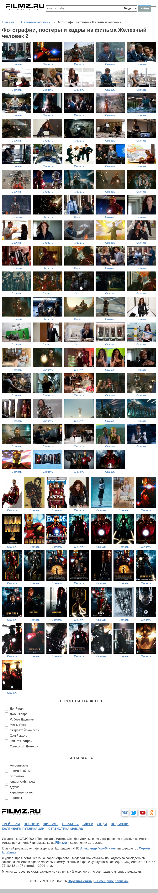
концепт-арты (19, 765)
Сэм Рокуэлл (19, 735)
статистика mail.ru (65, 828)
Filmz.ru (61, 842)
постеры (16, 797)
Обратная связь (80, 881)
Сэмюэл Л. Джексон (24, 746)
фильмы (50, 824)
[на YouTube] (142, 812)
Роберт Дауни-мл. (22, 719)
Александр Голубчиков (98, 848)
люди (102, 824)
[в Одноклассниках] (151, 812)
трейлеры (11, 824)
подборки (120, 824)
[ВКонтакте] (125, 812)
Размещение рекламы (111, 881)
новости (32, 824)
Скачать (17, 64)
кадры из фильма (22, 781)
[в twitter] (133, 812)
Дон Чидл (17, 708)
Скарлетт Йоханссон (24, 730)
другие (14, 787)
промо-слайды (20, 770)
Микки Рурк (18, 724)
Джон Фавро (19, 714)
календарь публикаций (23, 828)
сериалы (70, 824)
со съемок (17, 776)
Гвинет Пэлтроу (21, 741)
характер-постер (22, 792)
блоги (87, 824)
